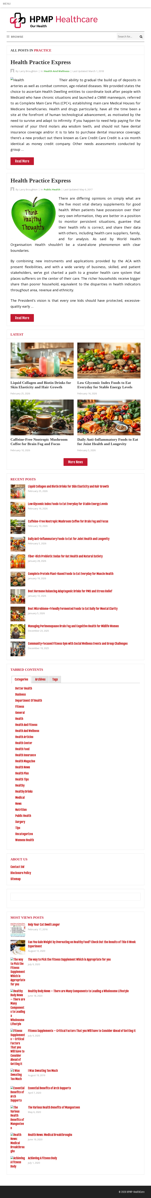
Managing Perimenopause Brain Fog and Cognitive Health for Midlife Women (73, 626)
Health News (22, 767)
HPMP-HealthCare (135, 1191)
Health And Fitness (26, 725)
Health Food (22, 749)
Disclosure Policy (20, 873)
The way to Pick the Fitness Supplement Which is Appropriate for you (69, 959)
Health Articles (24, 737)
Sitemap (15, 879)
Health (19, 719)
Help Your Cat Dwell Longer (44, 924)
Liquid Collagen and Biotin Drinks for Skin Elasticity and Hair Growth (68, 486)
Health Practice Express (40, 62)
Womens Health (24, 840)
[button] (6, 3)
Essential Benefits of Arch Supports (49, 1088)
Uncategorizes (24, 834)
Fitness (19, 706)
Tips (17, 828)
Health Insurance (25, 755)
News (18, 803)
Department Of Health (28, 700)
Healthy (19, 785)
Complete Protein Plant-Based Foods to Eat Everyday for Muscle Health (70, 574)
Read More (22, 161)
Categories (21, 679)
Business (20, 694)
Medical (20, 797)
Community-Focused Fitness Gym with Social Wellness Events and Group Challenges (78, 643)
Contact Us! (17, 867)
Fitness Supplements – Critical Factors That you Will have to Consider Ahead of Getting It (82, 1031)
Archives (40, 679)
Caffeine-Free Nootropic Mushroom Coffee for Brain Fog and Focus (68, 521)
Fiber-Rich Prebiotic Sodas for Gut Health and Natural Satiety (65, 556)
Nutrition (21, 810)
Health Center (23, 743)
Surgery (20, 822)
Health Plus (22, 773)
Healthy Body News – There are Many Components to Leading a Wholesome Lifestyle (78, 991)
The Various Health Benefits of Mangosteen (54, 1107)
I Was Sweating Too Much (43, 1070)
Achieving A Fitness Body (42, 1158)
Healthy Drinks (24, 791)
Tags (55, 679)
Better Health (23, 688)
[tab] (21, 679)
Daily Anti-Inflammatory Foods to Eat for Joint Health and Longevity (68, 539)
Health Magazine (25, 761)
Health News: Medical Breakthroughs (50, 1135)
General (20, 712)
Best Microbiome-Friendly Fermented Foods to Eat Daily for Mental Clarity (72, 608)
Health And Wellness (56, 71)
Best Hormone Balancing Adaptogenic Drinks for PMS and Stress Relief (70, 591)
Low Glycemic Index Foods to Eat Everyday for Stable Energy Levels (68, 504)
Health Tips (22, 779)
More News (75, 462)
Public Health (52, 189)
